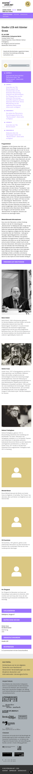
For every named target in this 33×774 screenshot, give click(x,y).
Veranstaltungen (7, 14)
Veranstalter (23, 14)
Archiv (14, 10)
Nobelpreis (5, 614)
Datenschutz (22, 771)
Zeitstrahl (6, 16)
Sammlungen (6, 10)
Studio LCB (5, 641)
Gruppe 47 (12, 614)
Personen (16, 14)
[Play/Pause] (5, 65)
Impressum (12, 771)
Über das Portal (7, 11)
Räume (19, 10)
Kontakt (5, 771)
